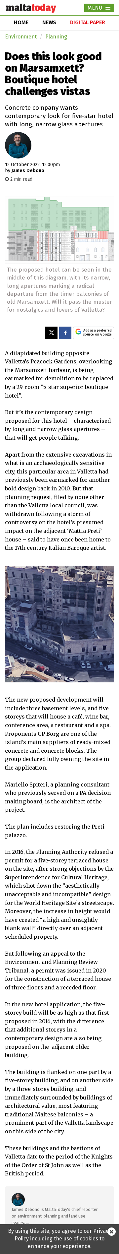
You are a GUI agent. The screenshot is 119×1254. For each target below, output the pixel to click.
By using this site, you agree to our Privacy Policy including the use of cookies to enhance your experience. (59, 1238)
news (49, 22)
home (21, 22)
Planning (56, 36)
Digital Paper (87, 22)
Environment (21, 36)
